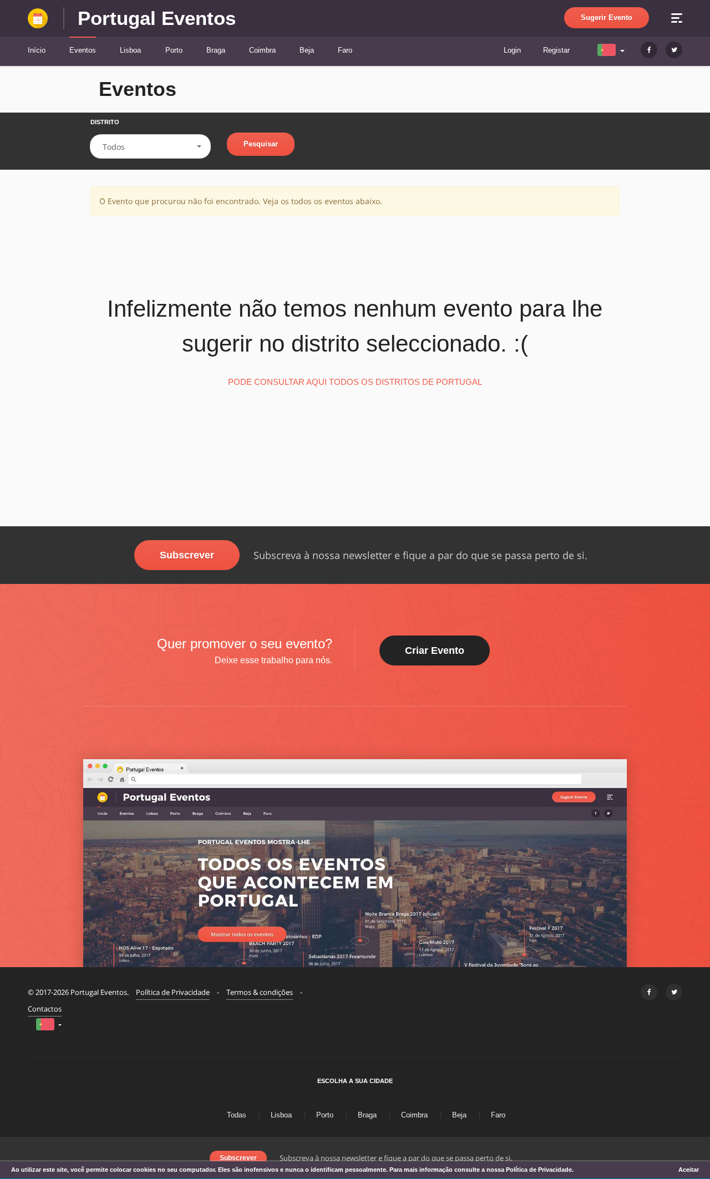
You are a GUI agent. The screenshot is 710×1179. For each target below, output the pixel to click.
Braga (215, 50)
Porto (173, 50)
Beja (307, 50)
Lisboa (130, 50)
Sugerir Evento (606, 17)
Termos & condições (259, 992)
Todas (236, 1115)
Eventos (82, 50)
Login (512, 50)
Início (36, 50)
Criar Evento (434, 650)
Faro (345, 50)
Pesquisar (261, 144)
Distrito (104, 122)
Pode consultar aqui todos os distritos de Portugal (355, 382)
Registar (556, 50)
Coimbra (262, 50)
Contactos (45, 1009)
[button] (612, 49)
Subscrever (187, 555)
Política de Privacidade (173, 992)
